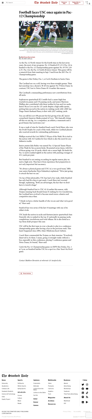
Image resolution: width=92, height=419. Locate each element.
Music (19, 401)
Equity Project (6, 399)
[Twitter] (83, 384)
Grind (35, 399)
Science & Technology (8, 394)
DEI (65, 403)
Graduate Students (7, 391)
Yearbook (67, 391)
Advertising (67, 386)
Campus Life (5, 388)
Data (3, 396)
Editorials (36, 386)
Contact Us (86, 411)
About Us (67, 397)
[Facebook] (83, 389)
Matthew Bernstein (28, 57)
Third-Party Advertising (71, 394)
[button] (25, 273)
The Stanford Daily (15, 375)
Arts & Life (22, 392)
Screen (20, 395)
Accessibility (77, 411)
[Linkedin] (83, 393)
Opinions (36, 380)
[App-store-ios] (83, 402)
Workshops (67, 388)
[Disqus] (46, 299)
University (5, 383)
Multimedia (52, 380)
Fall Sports (21, 383)
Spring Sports (22, 388)
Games (35, 405)
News (4, 380)
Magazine (51, 397)
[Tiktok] (87, 393)
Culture (20, 398)
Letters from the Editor (38, 389)
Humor (35, 402)
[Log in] (89, 3)
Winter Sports (22, 386)
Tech (49, 394)
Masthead (67, 401)
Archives (51, 401)
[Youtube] (87, 389)
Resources (52, 404)
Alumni (66, 383)
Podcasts (51, 386)
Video (50, 383)
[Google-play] (87, 402)
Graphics (50, 391)
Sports (20, 380)
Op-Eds (35, 395)
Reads (19, 403)
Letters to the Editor (39, 392)
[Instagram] (87, 384)
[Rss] (87, 397)
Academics (5, 386)
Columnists (36, 383)
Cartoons (51, 388)
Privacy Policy (67, 411)
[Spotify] (83, 397)
